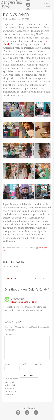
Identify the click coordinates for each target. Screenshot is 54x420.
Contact (47, 6)
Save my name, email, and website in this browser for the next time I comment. (11, 386)
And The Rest (42, 278)
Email (23, 364)
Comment (9, 334)
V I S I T (27, 247)
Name (7, 364)
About (46, 3)
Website (39, 364)
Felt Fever (10, 278)
